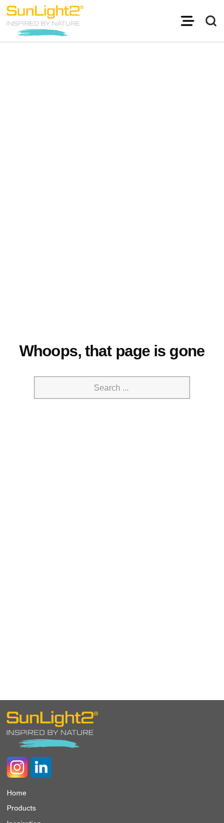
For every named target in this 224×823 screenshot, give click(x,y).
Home (17, 793)
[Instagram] (17, 767)
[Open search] (211, 21)
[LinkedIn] (41, 767)
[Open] (187, 21)
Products (21, 808)
